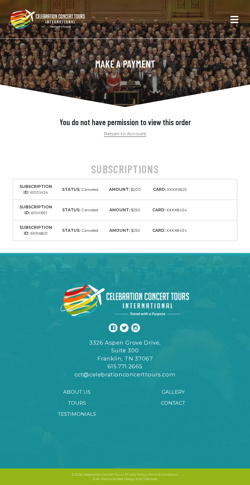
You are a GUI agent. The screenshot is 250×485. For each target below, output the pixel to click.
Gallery (173, 392)
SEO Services (147, 479)
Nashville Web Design (118, 479)
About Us (76, 392)
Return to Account (125, 134)
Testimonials (77, 414)
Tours (77, 403)
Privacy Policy (135, 474)
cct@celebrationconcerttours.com (125, 374)
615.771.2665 (125, 366)
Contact (173, 403)
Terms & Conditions (163, 474)
